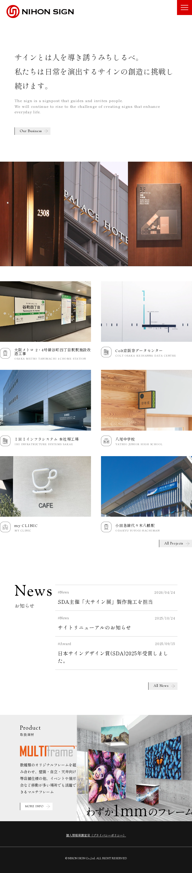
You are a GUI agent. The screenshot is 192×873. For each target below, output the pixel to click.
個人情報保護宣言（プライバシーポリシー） (96, 834)
